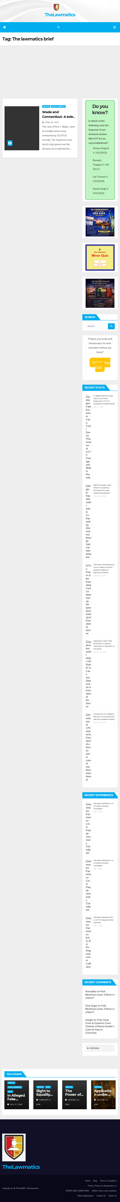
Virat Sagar (91, 1005)
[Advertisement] (60, 67)
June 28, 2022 (52, 122)
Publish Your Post (101, 365)
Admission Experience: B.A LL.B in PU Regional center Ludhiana (103, 920)
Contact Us (101, 1196)
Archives (94, 1048)
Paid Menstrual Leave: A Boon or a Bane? (100, 994)
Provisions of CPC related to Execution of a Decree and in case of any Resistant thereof (104, 716)
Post (10, 1091)
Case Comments (58, 106)
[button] (58, 27)
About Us (113, 1196)
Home (87, 1181)
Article (46, 106)
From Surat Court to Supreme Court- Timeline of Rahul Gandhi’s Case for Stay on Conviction (99, 1026)
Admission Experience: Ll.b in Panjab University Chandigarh (103, 806)
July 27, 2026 (16, 1104)
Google (89, 1020)
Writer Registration (85, 1196)
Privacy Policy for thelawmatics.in (102, 1186)
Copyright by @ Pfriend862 (14, 1188)
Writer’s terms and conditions (104, 1191)
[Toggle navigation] (114, 27)
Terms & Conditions (108, 1181)
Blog (95, 1181)
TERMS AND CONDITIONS (77, 1191)
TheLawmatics (60, 14)
